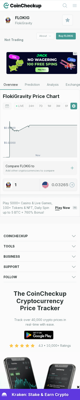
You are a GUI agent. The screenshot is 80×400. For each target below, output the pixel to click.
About (43, 35)
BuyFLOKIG (66, 35)
